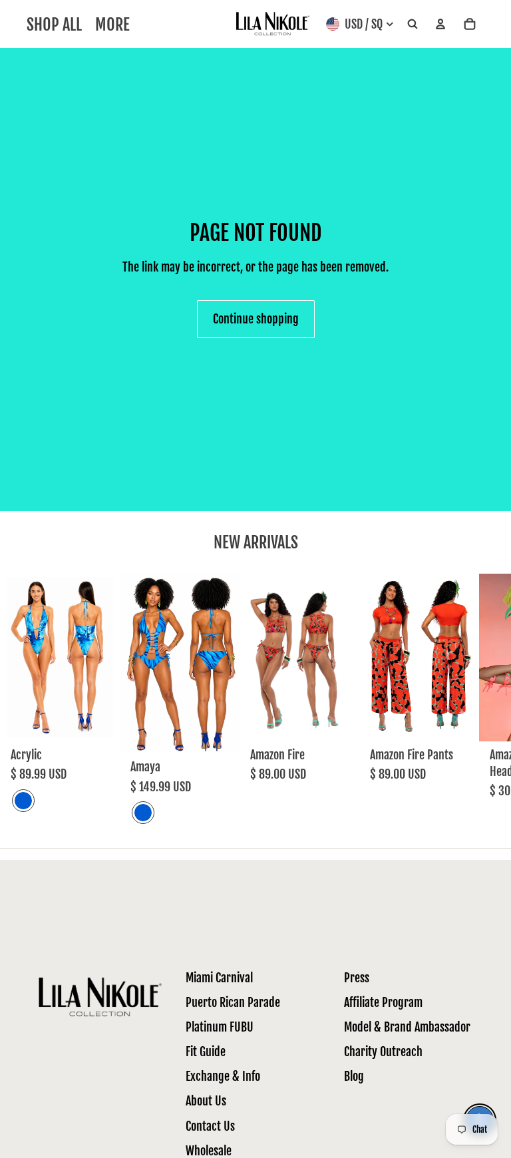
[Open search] (412, 24)
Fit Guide (206, 1051)
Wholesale (209, 1150)
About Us (206, 1100)
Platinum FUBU (220, 1027)
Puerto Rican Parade (233, 1002)
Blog (354, 1076)
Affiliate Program (383, 1002)
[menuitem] (112, 24)
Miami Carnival (219, 977)
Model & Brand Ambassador (407, 1027)
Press (356, 977)
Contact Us (210, 1126)
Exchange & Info (223, 1076)
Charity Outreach (383, 1051)
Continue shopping (256, 318)
